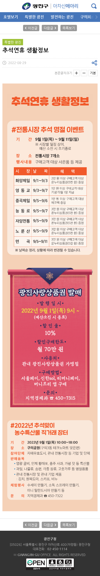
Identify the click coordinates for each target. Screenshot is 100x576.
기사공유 (94, 63)
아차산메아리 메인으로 (50, 6)
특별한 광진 (34, 17)
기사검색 (94, 6)
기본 (93, 73)
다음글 (48, 28)
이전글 (32, 28)
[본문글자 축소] (84, 73)
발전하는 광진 (62, 17)
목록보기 (68, 28)
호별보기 (10, 17)
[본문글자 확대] (76, 73)
